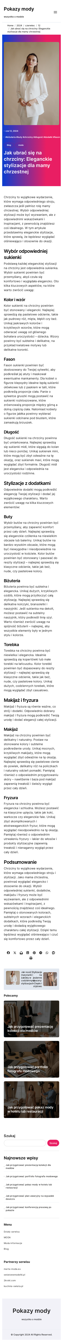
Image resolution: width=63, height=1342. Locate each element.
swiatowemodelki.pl (14, 1274)
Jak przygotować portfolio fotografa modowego (32, 1176)
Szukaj (9, 1136)
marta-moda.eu (12, 1269)
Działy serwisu (12, 1231)
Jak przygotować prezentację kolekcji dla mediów (28, 1167)
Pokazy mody (19, 9)
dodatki (48, 137)
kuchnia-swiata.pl (13, 1286)
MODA (7, 1237)
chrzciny (28, 137)
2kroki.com (10, 1280)
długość (39, 137)
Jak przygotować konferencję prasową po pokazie (28, 1209)
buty (20, 137)
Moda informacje (13, 1243)
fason (57, 137)
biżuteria (11, 137)
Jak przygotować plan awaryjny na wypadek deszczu (30, 1197)
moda (20, 145)
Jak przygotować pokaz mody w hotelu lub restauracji (29, 1186)
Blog (9, 145)
